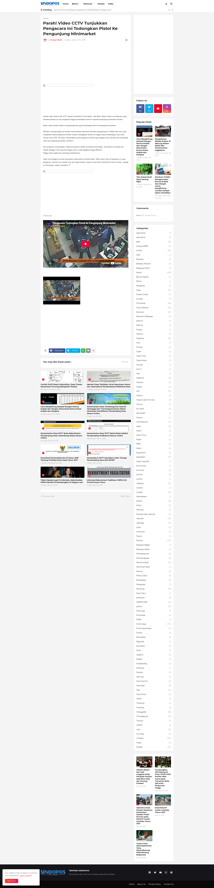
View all (125, 362)
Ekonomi (153, 312)
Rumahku (153, 646)
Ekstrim (153, 321)
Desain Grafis (153, 294)
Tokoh (153, 699)
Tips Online (153, 694)
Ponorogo (153, 611)
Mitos (153, 505)
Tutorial (153, 721)
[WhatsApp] (83, 350)
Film (153, 343)
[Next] (172, 10)
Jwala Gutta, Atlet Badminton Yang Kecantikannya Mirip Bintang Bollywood (144, 849)
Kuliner (153, 474)
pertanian (153, 598)
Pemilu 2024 (153, 576)
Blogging (153, 286)
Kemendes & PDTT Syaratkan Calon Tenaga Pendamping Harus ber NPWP (107, 459)
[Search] (171, 4)
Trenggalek (153, 712)
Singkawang (153, 663)
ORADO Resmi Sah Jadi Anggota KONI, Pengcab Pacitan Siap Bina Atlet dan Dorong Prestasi (144, 776)
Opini (153, 527)
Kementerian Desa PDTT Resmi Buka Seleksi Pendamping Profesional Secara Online (107, 434)
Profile (153, 633)
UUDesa (153, 738)
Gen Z (153, 369)
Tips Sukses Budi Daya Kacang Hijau (144, 179)
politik (153, 606)
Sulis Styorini (153, 681)
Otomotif (153, 532)
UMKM (153, 725)
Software (153, 668)
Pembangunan (153, 554)
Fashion (153, 334)
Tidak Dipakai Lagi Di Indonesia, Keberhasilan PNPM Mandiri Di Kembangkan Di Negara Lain (62, 481)
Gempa (153, 365)
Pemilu (153, 571)
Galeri (153, 351)
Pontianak (153, 615)
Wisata (101, 4)
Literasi (153, 488)
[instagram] (166, 872)
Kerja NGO (153, 453)
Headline (153, 378)
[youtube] (158, 108)
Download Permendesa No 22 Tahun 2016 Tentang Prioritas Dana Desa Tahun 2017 (60, 459)
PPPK (153, 620)
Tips (153, 690)
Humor (153, 404)
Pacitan (153, 540)
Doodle (153, 299)
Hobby (153, 387)
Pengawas (153, 584)
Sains (153, 650)
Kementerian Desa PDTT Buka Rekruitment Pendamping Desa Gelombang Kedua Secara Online (61, 435)
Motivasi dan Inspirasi (153, 514)
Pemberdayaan (153, 558)
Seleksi (153, 659)
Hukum (153, 395)
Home (65, 4)
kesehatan (153, 457)
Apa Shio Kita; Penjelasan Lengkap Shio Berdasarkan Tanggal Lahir (83, 10)
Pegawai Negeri (153, 545)
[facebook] (149, 872)
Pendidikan (153, 580)
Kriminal (153, 470)
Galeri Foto (153, 356)
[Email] (88, 350)
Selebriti (153, 655)
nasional (153, 518)
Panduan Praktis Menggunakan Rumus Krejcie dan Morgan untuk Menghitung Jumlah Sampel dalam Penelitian (163, 185)
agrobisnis (153, 237)
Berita (75, 4)
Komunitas (153, 466)
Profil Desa (153, 624)
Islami (153, 431)
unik (153, 729)
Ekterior (153, 325)
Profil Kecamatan (153, 628)
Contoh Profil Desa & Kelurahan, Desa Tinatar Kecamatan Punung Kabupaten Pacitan (61, 385)
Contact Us (169, 884)
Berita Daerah (153, 277)
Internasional (153, 422)
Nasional (87, 4)
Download (153, 303)
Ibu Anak (153, 409)
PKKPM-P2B (153, 602)
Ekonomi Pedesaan (153, 316)
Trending (153, 707)
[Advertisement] (85, 64)
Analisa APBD (153, 246)
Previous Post (48, 496)
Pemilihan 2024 (153, 567)
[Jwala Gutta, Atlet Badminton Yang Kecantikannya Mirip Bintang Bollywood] (144, 835)
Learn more (25, 875)
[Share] (126, 40)
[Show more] (93, 350)
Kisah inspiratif (153, 461)
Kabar (153, 439)
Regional (153, 641)
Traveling (153, 703)
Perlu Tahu (153, 593)
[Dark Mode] (166, 4)
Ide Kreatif (153, 413)
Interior (153, 417)
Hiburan (153, 382)
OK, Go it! (11, 881)
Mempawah (153, 496)
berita (153, 272)
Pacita (153, 536)
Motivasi (153, 510)
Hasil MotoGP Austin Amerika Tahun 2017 (162, 810)
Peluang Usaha (153, 549)
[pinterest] (171, 872)
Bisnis (153, 281)
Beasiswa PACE (153, 268)
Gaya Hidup (153, 360)
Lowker (153, 492)
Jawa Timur (153, 435)
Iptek (153, 426)
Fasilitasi (153, 338)
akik (153, 242)
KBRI (153, 444)
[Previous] (169, 10)
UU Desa (153, 734)
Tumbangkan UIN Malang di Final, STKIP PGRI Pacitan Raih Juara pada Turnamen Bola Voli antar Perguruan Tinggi (163, 779)
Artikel (153, 250)
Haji (153, 373)
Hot (153, 391)
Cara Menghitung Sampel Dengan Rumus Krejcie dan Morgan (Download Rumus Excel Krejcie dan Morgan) (61, 409)
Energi (153, 330)
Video (110, 4)
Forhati (153, 347)
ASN (153, 255)
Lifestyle (153, 483)
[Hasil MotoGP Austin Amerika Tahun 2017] (163, 799)
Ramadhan (153, 637)
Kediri (153, 448)
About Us (141, 884)
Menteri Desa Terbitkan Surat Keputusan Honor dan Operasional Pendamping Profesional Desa (108, 385)
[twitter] (155, 872)
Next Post (125, 496)
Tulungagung (153, 716)
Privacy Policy (154, 884)
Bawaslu (153, 259)
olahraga (153, 523)
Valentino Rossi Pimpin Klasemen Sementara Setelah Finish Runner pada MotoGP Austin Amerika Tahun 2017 (144, 816)
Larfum (153, 479)
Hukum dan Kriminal (153, 400)
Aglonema (153, 233)
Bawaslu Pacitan (153, 264)
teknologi (153, 685)
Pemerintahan (153, 562)
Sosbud (153, 672)
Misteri (153, 501)
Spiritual (153, 677)
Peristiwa (153, 589)
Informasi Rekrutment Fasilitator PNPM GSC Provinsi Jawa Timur (107, 481)
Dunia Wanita (153, 308)
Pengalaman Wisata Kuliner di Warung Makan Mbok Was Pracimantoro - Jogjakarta (163, 144)
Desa (153, 290)
